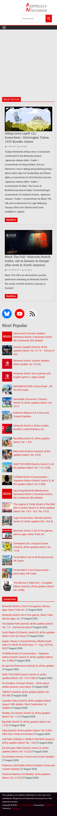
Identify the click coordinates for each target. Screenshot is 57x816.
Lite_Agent (23, 146)
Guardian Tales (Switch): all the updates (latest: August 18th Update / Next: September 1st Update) (26, 704)
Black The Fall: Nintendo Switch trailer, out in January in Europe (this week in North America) (27, 261)
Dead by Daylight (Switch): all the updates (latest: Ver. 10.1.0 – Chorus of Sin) (33, 351)
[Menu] (4, 28)
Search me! (49, 18)
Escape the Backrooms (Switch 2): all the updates (28, 665)
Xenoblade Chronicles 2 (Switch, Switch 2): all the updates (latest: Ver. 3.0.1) (32, 403)
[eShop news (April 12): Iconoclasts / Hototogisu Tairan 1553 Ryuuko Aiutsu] (28, 119)
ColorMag (15, 808)
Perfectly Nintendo (25, 805)
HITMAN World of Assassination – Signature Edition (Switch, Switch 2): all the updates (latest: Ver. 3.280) (33, 480)
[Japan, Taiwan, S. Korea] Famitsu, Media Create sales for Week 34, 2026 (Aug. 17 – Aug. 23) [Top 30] (27, 645)
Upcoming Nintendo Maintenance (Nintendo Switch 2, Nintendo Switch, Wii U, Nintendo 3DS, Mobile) (32, 494)
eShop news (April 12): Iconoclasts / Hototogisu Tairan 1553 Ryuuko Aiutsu (27, 137)
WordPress (48, 805)
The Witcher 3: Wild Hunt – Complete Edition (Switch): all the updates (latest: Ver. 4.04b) (33, 586)
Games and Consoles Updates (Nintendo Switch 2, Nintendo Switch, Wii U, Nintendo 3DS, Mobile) (32, 337)
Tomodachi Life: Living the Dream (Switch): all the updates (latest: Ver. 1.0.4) (32, 547)
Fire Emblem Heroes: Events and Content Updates (28, 756)
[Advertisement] (28, 59)
